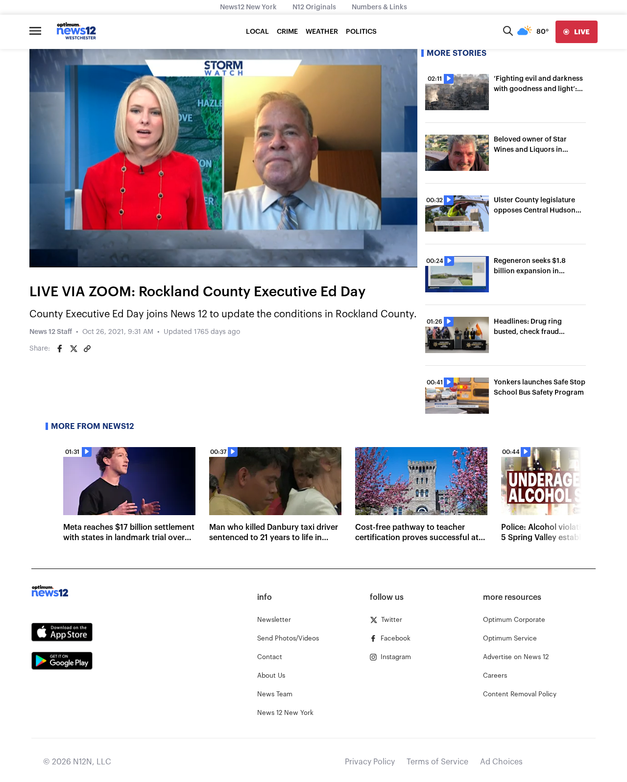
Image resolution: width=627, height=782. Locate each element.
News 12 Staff (50, 332)
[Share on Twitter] (73, 349)
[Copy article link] (87, 349)
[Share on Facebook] (60, 349)
